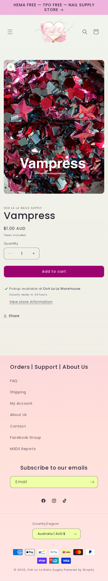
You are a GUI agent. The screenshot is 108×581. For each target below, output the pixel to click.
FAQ (14, 380)
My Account (21, 403)
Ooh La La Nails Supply (45, 570)
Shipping (18, 392)
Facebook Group (25, 437)
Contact (18, 426)
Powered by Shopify (79, 570)
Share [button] (14, 315)
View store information (30, 301)
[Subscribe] (92, 482)
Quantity (11, 243)
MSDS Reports (23, 448)
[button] (10, 31)
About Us (18, 414)
